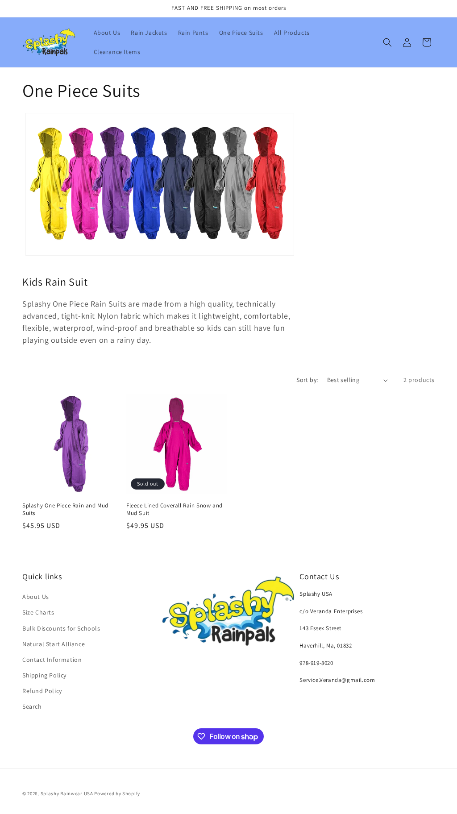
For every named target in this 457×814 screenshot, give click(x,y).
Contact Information (52, 660)
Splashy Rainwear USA (67, 793)
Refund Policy (42, 691)
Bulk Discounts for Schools (61, 628)
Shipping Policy (44, 675)
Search (32, 706)
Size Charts (38, 612)
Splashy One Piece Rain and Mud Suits (65, 509)
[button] (387, 42)
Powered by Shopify (117, 793)
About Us (35, 597)
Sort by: (307, 380)
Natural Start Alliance (53, 644)
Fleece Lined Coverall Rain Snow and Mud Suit (174, 509)
